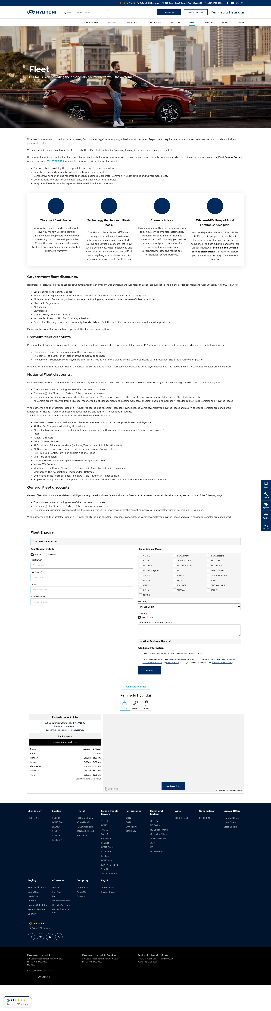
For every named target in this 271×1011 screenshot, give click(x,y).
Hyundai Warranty (61, 900)
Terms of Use (107, 887)
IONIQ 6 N (204, 818)
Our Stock (131, 22)
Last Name (36, 572)
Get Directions (173, 786)
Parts (225, 22)
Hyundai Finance (36, 909)
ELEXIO (56, 826)
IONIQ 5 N (57, 839)
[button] (17, 1001)
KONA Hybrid (83, 822)
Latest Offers (154, 22)
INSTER (56, 818)
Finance (175, 22)
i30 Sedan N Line (158, 834)
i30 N (128, 822)
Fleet (192, 22)
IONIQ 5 (56, 831)
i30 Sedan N (132, 826)
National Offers (232, 818)
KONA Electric (59, 822)
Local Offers (230, 822)
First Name (36, 560)
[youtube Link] (232, 3)
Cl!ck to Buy (91, 22)
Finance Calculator (37, 905)
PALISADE (82, 835)
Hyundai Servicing (61, 905)
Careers (81, 896)
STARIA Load (181, 818)
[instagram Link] (242, 3)
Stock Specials (231, 826)
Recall (55, 896)
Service (209, 22)
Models (112, 22)
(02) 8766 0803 (55, 161)
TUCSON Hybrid (85, 826)
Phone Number (38, 596)
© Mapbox (221, 790)
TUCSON (105, 829)
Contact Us (169, 12)
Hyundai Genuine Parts (60, 911)
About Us (81, 891)
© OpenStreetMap (235, 790)
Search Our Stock (195, 12)
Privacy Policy (172, 662)
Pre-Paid (56, 891)
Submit (149, 670)
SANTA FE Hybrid (85, 831)
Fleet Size (142, 601)
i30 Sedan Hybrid (85, 818)
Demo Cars (33, 891)
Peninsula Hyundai (135, 686)
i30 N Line (155, 821)
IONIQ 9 (56, 835)
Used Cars (33, 896)
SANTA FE (106, 834)
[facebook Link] (228, 3)
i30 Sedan (155, 825)
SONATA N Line (158, 838)
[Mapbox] (111, 789)
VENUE (104, 821)
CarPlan (32, 913)
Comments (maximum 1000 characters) (156, 622)
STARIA (104, 869)
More (241, 22)
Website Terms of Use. (222, 662)
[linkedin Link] (237, 3)
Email (34, 584)
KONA (104, 825)
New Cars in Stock (37, 887)
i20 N (128, 818)
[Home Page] (41, 12)
